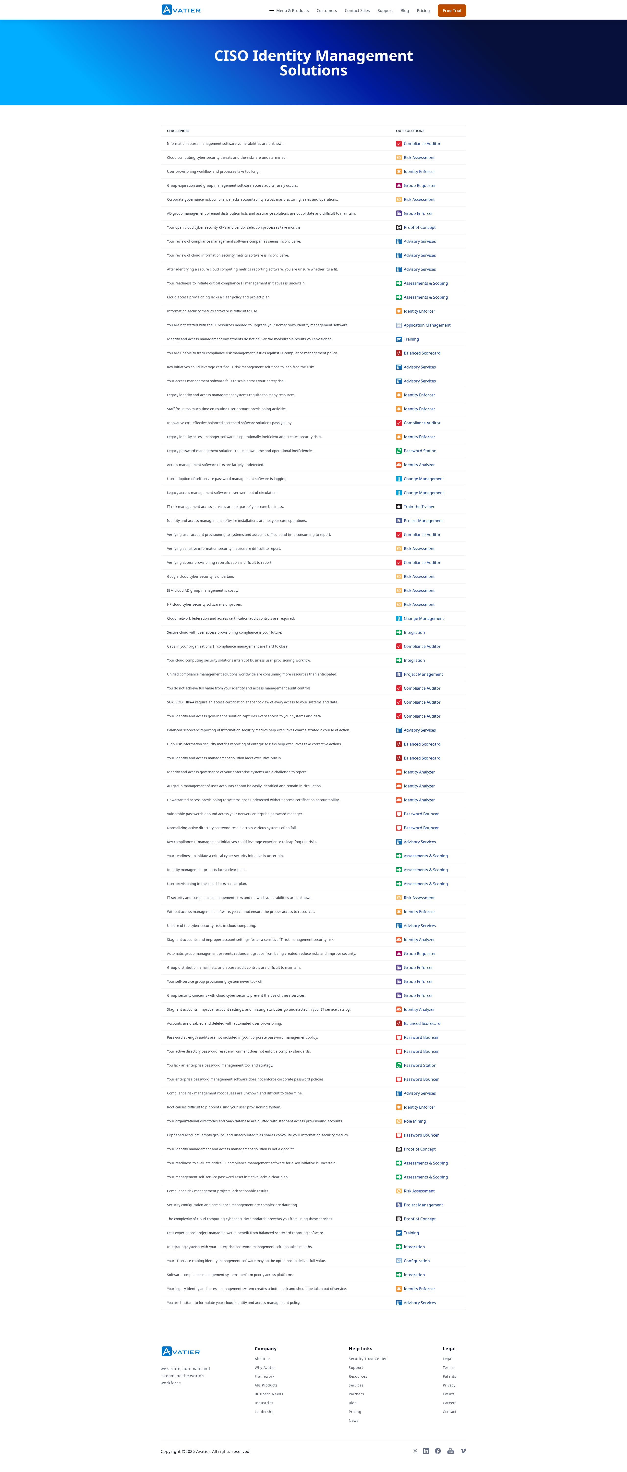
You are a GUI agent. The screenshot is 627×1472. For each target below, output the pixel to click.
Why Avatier (265, 1367)
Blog (405, 10)
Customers (327, 10)
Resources (358, 1376)
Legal (448, 1358)
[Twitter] (414, 1451)
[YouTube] (451, 1451)
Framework (264, 1376)
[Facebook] (438, 1451)
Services (356, 1385)
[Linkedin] (426, 1451)
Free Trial (452, 10)
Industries (264, 1402)
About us (263, 1358)
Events (449, 1394)
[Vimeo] (463, 1451)
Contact (450, 1411)
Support (385, 10)
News (354, 1420)
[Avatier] (181, 10)
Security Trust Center (368, 1358)
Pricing (423, 10)
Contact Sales (357, 10)
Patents (449, 1376)
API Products (266, 1385)
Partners (356, 1394)
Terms (448, 1367)
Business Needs (269, 1394)
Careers (450, 1402)
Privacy (449, 1385)
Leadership (265, 1411)
